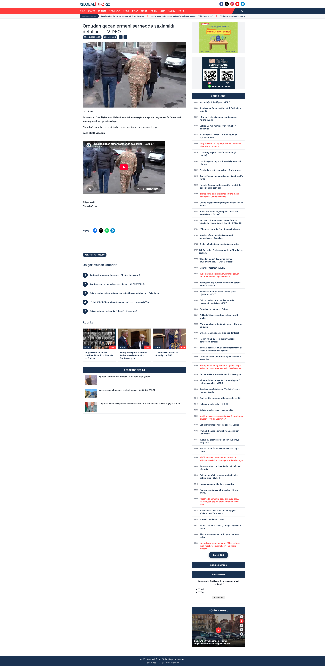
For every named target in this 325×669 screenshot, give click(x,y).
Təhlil (154, 11)
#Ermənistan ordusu (94, 255)
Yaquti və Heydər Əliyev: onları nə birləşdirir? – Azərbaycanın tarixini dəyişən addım (139, 403)
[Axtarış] (242, 11)
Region (144, 11)
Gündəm (102, 11)
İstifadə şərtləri (172, 663)
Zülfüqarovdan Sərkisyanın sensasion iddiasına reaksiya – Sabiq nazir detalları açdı (178, 16)
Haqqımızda (151, 663)
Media (162, 11)
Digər (181, 11)
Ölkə (82, 11)
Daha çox (218, 555)
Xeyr (202, 592)
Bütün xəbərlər (218, 565)
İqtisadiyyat (114, 11)
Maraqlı (171, 11)
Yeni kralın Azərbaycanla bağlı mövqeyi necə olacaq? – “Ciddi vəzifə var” (104, 16)
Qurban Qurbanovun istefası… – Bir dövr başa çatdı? (124, 376)
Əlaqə (161, 663)
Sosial (126, 11)
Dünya (135, 11)
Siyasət (91, 11)
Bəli (202, 589)
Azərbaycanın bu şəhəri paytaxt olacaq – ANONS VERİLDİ (127, 390)
